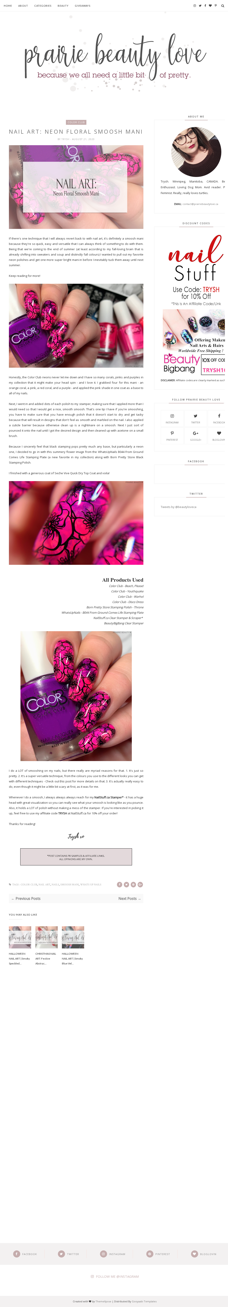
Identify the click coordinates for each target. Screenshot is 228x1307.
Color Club (76, 122)
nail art (44, 884)
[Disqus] (76, 1044)
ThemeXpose (103, 1301)
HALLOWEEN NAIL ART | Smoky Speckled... (19, 958)
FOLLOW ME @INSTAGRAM (117, 1276)
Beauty (63, 5)
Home (8, 5)
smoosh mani (69, 884)
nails (55, 884)
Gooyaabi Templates (144, 1301)
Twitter (195, 422)
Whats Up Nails (90, 884)
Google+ (195, 439)
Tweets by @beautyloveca (178, 507)
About (23, 5)
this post (65, 781)
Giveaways (82, 5)
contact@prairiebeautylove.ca (200, 204)
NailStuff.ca (78, 813)
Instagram (172, 422)
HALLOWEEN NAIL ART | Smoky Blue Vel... (72, 958)
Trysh (65, 139)
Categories (42, 5)
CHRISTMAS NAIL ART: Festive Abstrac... (45, 958)
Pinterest (172, 439)
